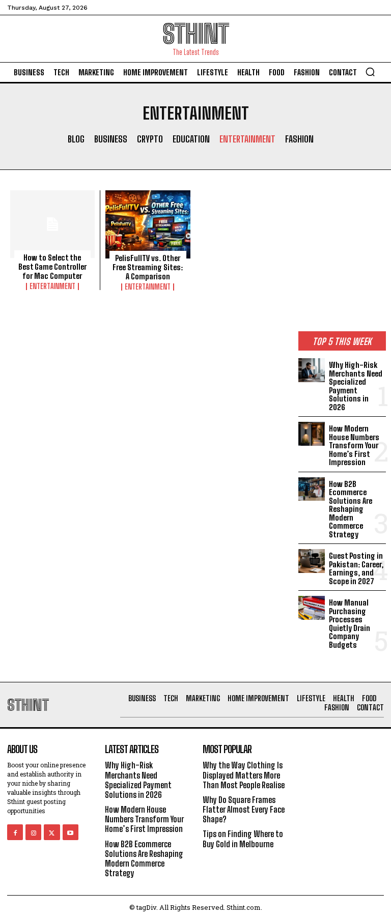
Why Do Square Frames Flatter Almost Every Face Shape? (244, 809)
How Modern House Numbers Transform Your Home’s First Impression (354, 445)
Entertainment (247, 139)
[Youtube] (70, 832)
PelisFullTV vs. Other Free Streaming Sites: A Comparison (148, 267)
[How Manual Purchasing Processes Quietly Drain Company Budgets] (311, 607)
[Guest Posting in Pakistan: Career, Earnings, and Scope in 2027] (311, 560)
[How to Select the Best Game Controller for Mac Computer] (52, 224)
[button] (370, 72)
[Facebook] (15, 832)
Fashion (299, 139)
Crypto (150, 139)
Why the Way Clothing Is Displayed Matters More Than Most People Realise (244, 774)
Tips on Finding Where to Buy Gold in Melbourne (243, 838)
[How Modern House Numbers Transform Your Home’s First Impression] (311, 433)
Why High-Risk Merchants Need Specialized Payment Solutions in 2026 (355, 386)
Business (110, 139)
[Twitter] (52, 832)
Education (191, 139)
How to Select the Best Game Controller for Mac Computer (52, 266)
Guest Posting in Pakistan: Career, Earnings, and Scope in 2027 (356, 568)
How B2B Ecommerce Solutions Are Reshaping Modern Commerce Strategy (350, 509)
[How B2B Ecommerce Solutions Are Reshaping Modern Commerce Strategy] (311, 489)
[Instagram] (33, 832)
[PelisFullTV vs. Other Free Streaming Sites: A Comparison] (147, 224)
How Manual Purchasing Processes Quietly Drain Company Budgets (349, 623)
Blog (76, 139)
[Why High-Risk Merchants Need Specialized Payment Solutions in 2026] (311, 370)
